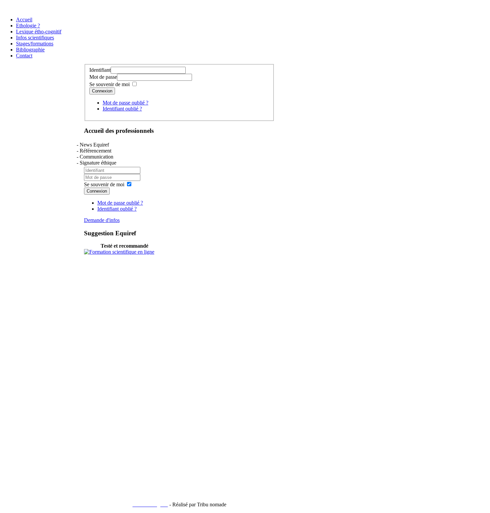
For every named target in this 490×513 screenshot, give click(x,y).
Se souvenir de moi (109, 84)
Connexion (102, 90)
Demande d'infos (102, 220)
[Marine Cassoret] (119, 252)
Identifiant (100, 70)
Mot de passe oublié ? (125, 102)
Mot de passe (103, 77)
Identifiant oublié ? (122, 108)
